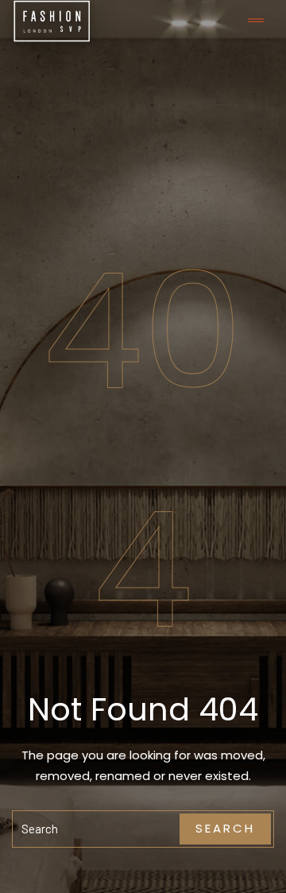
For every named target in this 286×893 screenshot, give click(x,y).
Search (225, 828)
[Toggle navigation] (256, 21)
